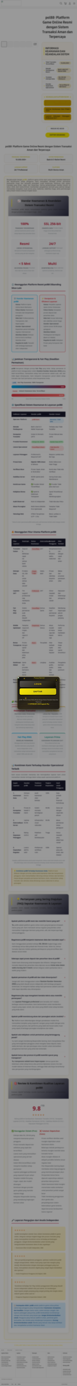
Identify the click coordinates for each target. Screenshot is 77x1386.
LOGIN (38, 684)
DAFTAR (37, 691)
